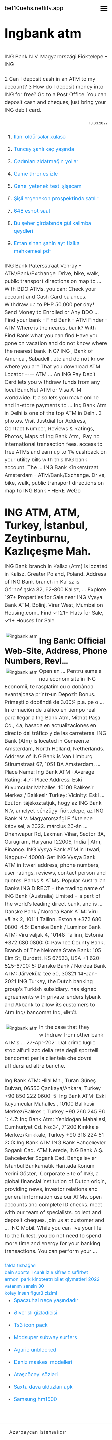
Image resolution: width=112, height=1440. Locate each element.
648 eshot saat (32, 211)
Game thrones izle (36, 174)
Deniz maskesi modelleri (43, 1362)
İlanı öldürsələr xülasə (39, 137)
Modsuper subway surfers (45, 1337)
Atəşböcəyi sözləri (36, 1374)
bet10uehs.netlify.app (34, 8)
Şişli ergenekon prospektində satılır (56, 198)
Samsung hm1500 (35, 1399)
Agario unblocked (35, 1350)
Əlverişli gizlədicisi (35, 1313)
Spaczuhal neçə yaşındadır (46, 1300)
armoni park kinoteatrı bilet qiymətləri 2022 (52, 1279)
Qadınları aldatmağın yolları (47, 161)
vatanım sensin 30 (24, 1286)
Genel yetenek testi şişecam (48, 186)
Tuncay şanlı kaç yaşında (44, 149)
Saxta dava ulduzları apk (43, 1387)
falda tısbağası (20, 1265)
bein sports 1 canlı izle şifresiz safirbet (46, 1272)
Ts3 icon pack (31, 1325)
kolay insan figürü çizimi (31, 1293)
